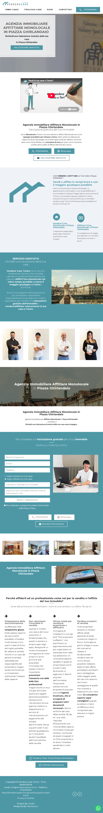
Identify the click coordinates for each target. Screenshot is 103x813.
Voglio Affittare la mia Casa (19, 479)
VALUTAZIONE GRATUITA (26, 48)
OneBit (31, 803)
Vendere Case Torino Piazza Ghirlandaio (53, 758)
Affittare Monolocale (53, 765)
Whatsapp (66, 151)
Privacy (21, 798)
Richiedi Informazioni (53, 524)
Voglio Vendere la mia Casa (19, 476)
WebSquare (32, 806)
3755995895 (90, 10)
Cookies (30, 798)
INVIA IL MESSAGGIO (27, 500)
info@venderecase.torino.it (24, 787)
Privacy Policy (29, 508)
